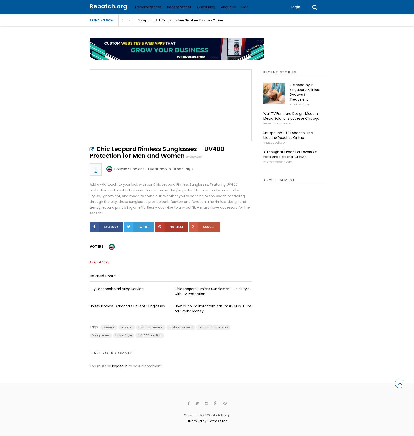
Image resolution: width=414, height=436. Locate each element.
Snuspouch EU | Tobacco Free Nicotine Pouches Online (180, 20)
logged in (119, 366)
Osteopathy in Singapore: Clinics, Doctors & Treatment (305, 92)
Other (177, 169)
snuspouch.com (275, 142)
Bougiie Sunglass (129, 169)
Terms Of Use (217, 421)
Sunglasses (100, 335)
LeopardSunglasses (213, 327)
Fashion (126, 327)
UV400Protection (150, 335)
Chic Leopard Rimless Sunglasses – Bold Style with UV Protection (212, 291)
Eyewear (109, 327)
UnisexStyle (123, 335)
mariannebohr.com (277, 162)
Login (295, 7)
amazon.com (194, 157)
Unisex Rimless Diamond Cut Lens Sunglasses (127, 306)
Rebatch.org (108, 6)
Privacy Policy (196, 421)
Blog (245, 7)
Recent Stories (179, 7)
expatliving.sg (300, 104)
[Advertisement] (299, 262)
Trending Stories (147, 7)
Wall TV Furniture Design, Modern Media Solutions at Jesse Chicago (291, 116)
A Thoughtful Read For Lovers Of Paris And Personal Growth (290, 154)
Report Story (100, 262)
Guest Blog (206, 7)
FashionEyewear (181, 327)
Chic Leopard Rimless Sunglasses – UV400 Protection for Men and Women (157, 152)
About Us (228, 7)
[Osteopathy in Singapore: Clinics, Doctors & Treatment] (274, 93)
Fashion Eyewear (150, 327)
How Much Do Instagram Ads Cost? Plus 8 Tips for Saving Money (213, 308)
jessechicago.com (277, 123)
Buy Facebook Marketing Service (117, 288)
